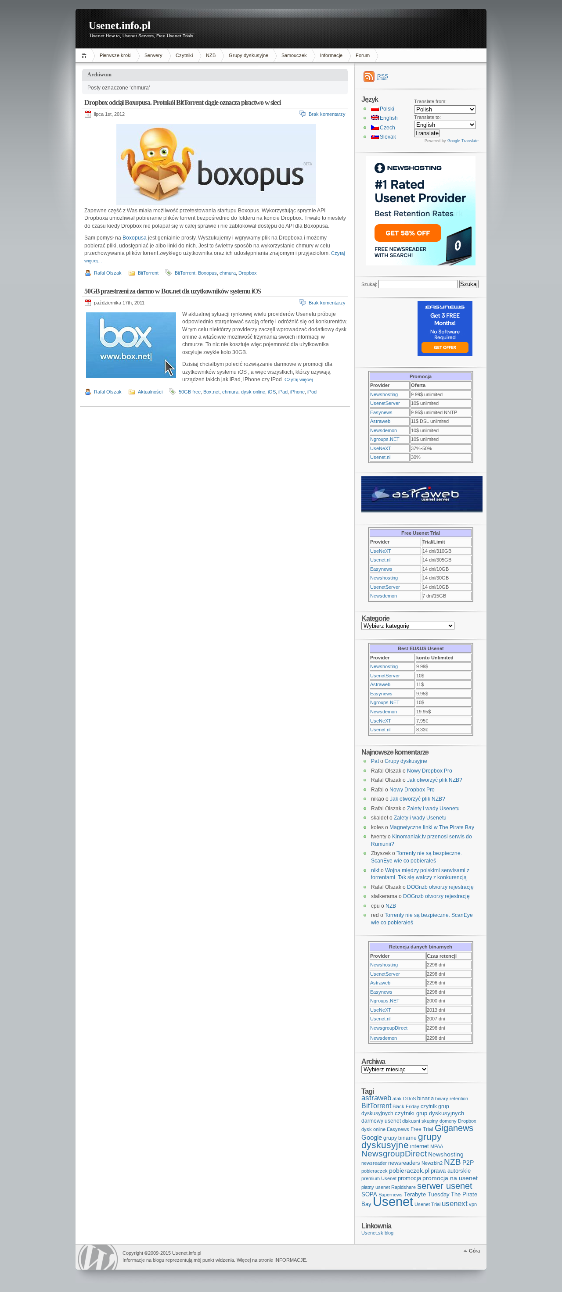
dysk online (253, 391)
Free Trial (422, 1129)
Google (371, 1137)
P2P (468, 1162)
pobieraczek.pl (409, 1170)
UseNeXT (380, 448)
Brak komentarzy (327, 114)
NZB (211, 55)
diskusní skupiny (420, 1121)
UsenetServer (385, 403)
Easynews (381, 412)
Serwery (153, 55)
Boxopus (207, 273)
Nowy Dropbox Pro (429, 771)
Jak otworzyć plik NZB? (434, 780)
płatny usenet (375, 1187)
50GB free (190, 391)
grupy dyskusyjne (401, 1140)
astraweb (376, 1098)
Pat (375, 761)
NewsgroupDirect (388, 1028)
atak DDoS (404, 1098)
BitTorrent (148, 273)
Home (85, 55)
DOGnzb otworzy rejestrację (440, 887)
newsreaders (404, 1163)
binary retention (451, 1098)
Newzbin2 (432, 1163)
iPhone (297, 391)
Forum (363, 55)
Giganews (454, 1128)
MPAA (436, 1146)
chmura (228, 273)
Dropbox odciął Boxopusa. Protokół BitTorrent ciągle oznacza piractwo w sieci (182, 102)
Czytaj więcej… (301, 379)
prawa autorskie (451, 1170)
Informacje (331, 55)
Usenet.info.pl (120, 25)
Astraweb (380, 421)
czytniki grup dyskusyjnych (429, 1113)
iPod (312, 391)
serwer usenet (444, 1186)
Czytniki (184, 55)
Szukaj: (369, 284)
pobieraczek (374, 1171)
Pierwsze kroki (115, 55)
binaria (425, 1098)
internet (419, 1146)
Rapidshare (403, 1187)
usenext (455, 1203)
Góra (474, 1250)
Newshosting (384, 394)
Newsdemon (383, 430)
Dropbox (247, 273)
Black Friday (406, 1106)
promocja (409, 1178)
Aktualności (150, 391)
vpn (473, 1204)
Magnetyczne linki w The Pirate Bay (431, 827)
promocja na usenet (450, 1177)
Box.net (211, 391)
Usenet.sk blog (377, 1232)
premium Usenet (378, 1178)
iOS (272, 391)
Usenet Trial (427, 1204)
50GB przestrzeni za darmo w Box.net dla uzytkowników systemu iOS (172, 291)
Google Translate (463, 141)
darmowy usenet (381, 1121)
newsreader (374, 1163)
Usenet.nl (380, 457)
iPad (283, 391)
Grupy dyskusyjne (248, 55)
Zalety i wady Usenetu (433, 808)
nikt (375, 870)
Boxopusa (134, 238)
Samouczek (294, 55)
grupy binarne (400, 1138)
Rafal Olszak (108, 273)
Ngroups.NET (385, 439)
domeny (448, 1121)
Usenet (393, 1201)
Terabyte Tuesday (427, 1194)
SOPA (369, 1194)
